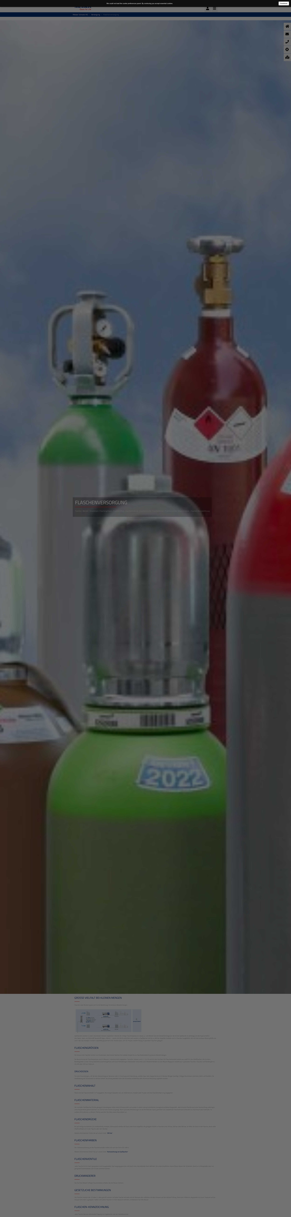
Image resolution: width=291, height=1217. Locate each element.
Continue (283, 3)
